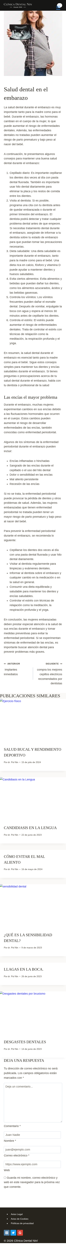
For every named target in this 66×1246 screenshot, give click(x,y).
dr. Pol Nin (13, 762)
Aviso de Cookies (19, 1219)
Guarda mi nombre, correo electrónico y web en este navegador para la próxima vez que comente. (32, 1182)
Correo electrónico (16, 1155)
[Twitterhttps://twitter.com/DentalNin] (13, 1233)
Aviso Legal (17, 1214)
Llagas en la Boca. (23, 969)
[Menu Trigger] (58, 7)
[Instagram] (7, 1233)
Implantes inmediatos (12, 669)
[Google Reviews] (20, 1233)
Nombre (10, 1140)
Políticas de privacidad (22, 1223)
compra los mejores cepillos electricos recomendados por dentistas (49, 673)
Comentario (12, 1126)
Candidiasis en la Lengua (30, 828)
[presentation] (33, 721)
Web (7, 1170)
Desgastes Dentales (25, 1042)
